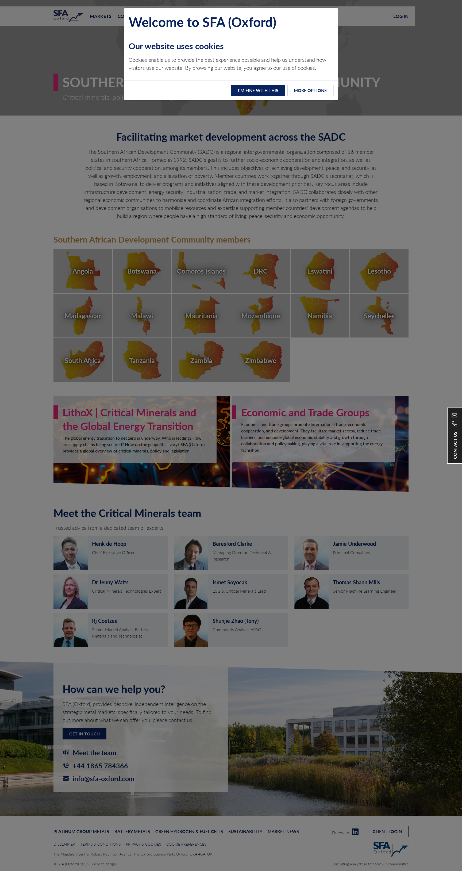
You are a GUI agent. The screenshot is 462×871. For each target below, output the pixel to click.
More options (310, 90)
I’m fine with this (258, 90)
